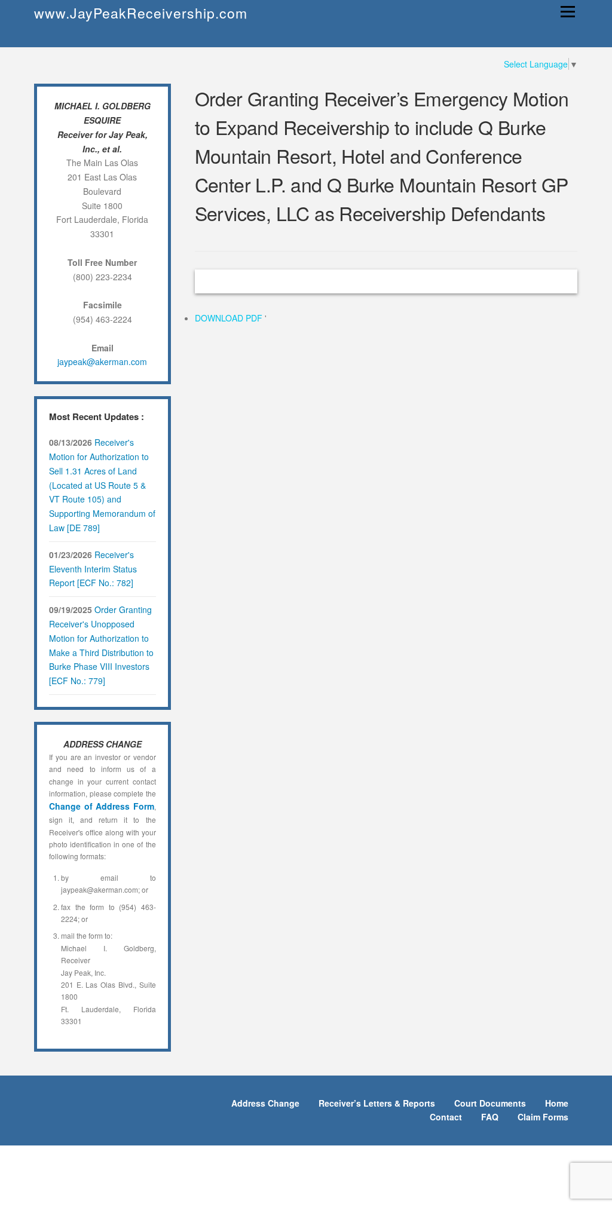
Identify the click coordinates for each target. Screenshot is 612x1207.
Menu (567, 11)
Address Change (265, 1103)
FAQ (489, 1117)
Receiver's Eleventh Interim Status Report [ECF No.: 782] (93, 569)
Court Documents (490, 1103)
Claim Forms (543, 1117)
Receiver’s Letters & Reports (377, 1103)
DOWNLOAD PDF (230, 318)
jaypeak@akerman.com (102, 361)
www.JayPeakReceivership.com (140, 13)
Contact (446, 1117)
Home (556, 1103)
